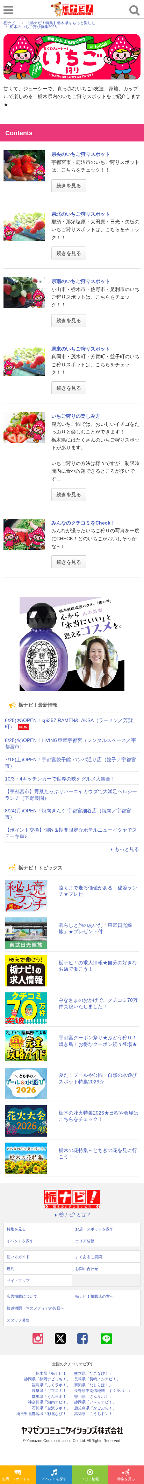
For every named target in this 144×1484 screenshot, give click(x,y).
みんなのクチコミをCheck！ (83, 523)
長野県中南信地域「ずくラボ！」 (103, 1391)
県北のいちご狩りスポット (80, 214)
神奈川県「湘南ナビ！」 (49, 1402)
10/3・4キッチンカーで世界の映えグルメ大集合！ (60, 779)
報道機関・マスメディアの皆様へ (35, 1308)
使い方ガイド (18, 1257)
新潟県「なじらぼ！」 (93, 1385)
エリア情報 (90, 1479)
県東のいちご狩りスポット (80, 349)
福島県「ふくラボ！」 (51, 1385)
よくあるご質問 (88, 1257)
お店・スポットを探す (19, 1479)
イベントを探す (54, 1479)
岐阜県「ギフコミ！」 (51, 1391)
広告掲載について (22, 1296)
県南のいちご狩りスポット (80, 281)
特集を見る (126, 1479)
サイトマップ (18, 1280)
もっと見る (127, 849)
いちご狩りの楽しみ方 (75, 416)
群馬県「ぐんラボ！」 (51, 1397)
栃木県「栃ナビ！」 (53, 1373)
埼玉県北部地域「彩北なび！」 (43, 1414)
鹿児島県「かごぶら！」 (95, 1408)
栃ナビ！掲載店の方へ (94, 1296)
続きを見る (69, 185)
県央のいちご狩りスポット (80, 154)
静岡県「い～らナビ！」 (95, 1402)
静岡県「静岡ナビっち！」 (47, 1379)
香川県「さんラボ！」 (93, 1397)
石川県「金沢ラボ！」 (51, 1408)
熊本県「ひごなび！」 (93, 1373)
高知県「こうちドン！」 (95, 1414)
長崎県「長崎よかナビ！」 (97, 1379)
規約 (10, 1269)
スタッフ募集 (18, 1320)
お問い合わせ (86, 1269)
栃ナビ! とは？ (75, 1214)
